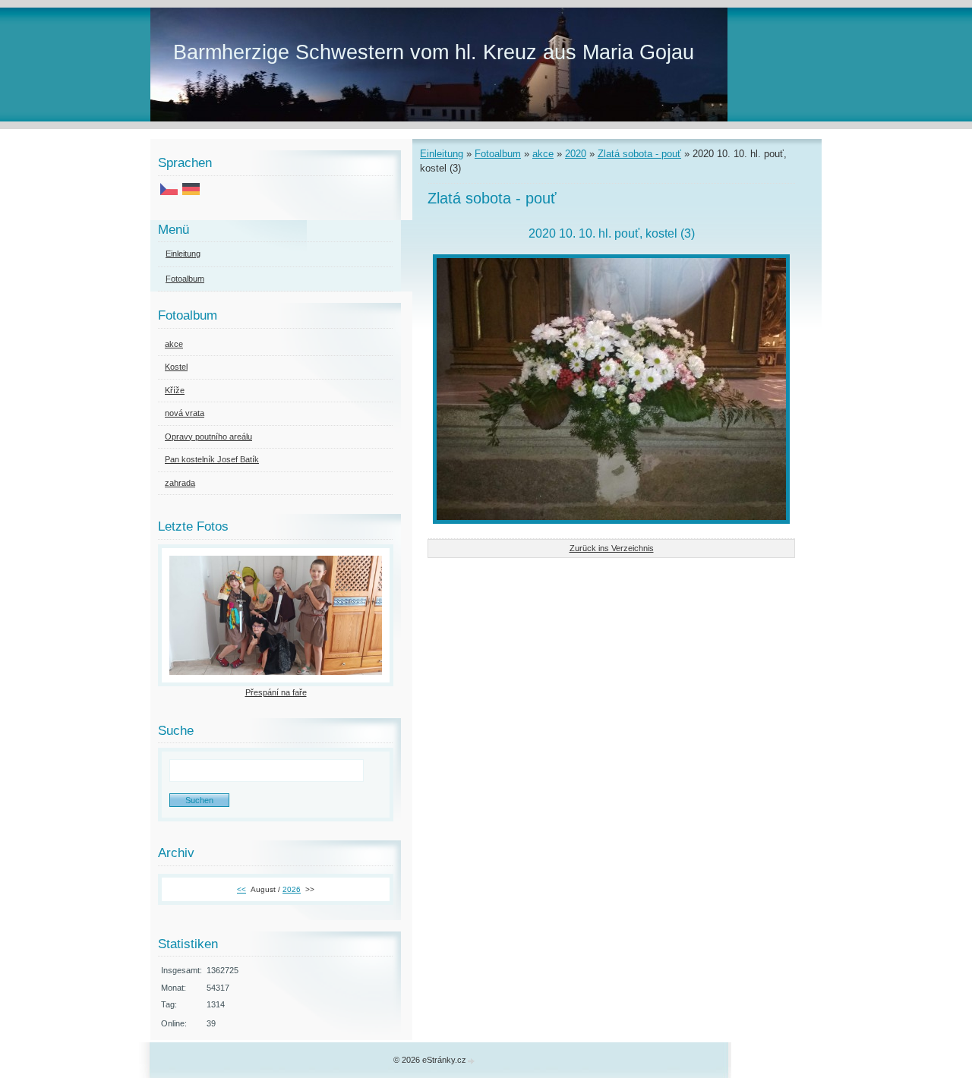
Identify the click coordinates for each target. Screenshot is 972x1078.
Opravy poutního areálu (208, 436)
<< (241, 889)
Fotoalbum (498, 153)
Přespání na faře (276, 692)
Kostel (176, 366)
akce (543, 153)
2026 (291, 889)
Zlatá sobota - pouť (639, 153)
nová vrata (184, 413)
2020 (575, 153)
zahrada (180, 482)
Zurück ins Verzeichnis (612, 548)
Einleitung (441, 153)
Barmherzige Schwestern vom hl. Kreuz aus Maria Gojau (433, 52)
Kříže (175, 390)
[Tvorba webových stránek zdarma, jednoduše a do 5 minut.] (471, 1061)
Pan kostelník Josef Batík (212, 459)
